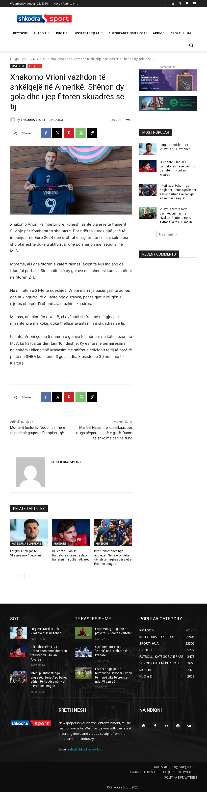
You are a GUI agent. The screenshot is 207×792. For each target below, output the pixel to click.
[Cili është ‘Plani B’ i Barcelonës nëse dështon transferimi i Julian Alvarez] (71, 532)
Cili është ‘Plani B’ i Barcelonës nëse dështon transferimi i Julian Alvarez (71, 555)
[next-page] (21, 576)
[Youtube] (194, 4)
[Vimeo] (187, 4)
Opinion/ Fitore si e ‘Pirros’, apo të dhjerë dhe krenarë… (112, 651)
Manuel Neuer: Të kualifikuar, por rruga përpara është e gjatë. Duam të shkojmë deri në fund (104, 432)
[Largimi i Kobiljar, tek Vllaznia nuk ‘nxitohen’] (29, 532)
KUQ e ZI (34, 66)
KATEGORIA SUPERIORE (26, 543)
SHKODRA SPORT (33, 120)
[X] (180, 4)
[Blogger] (143, 726)
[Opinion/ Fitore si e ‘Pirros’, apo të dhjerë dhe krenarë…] (83, 651)
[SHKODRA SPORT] (13, 119)
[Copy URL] (92, 133)
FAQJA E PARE (20, 59)
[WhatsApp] (80, 133)
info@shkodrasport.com (86, 749)
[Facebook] (166, 4)
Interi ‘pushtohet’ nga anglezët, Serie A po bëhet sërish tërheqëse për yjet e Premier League (49, 679)
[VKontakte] (189, 726)
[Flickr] (166, 726)
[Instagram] (173, 4)
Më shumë (166, 234)
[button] (191, 45)
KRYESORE (40, 59)
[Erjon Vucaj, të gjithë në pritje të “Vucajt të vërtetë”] (83, 633)
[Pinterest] (69, 133)
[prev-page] (13, 576)
